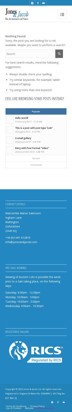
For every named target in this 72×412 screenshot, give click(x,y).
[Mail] (43, 3)
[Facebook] (38, 3)
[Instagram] (32, 3)
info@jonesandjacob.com (21, 242)
